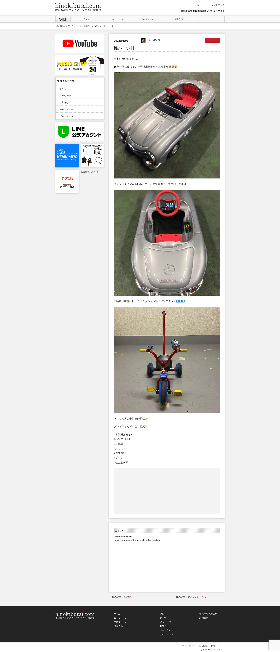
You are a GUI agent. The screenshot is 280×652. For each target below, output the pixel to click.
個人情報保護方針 (208, 613)
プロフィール (147, 19)
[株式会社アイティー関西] (67, 171)
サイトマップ (218, 5)
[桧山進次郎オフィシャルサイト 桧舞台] (78, 5)
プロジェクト (66, 116)
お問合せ (215, 646)
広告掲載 (203, 646)
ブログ (85, 19)
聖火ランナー (194, 597)
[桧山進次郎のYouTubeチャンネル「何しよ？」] (79, 35)
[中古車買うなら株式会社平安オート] (67, 145)
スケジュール (116, 19)
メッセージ (65, 95)
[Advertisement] (140, 491)
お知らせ (64, 102)
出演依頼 (178, 19)
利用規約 (203, 618)
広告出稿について (90, 171)
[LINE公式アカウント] (79, 124)
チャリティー (66, 109)
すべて (63, 88)
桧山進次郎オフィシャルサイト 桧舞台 (73, 26)
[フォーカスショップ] (79, 57)
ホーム (200, 5)
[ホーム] (63, 19)
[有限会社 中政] (92, 145)
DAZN (126, 597)
